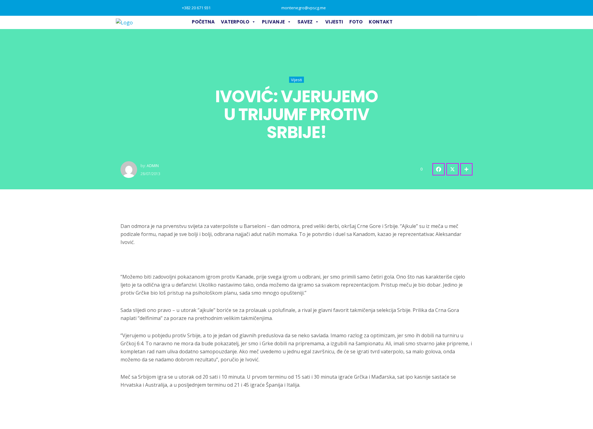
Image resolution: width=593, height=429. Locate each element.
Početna (203, 22)
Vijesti (334, 22)
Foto (356, 22)
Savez (305, 22)
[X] (452, 169)
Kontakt (381, 22)
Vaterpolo (235, 22)
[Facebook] (438, 169)
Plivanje (273, 22)
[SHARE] (466, 169)
